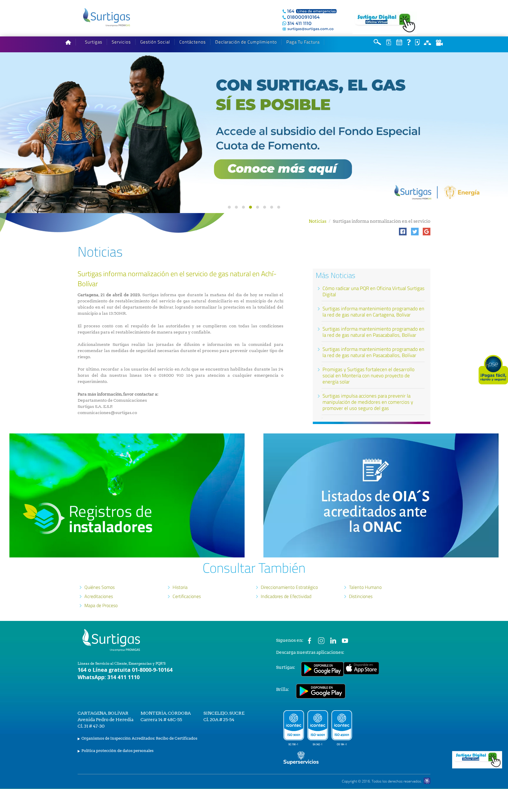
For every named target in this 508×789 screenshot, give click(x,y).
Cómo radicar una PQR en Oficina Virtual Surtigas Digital (373, 291)
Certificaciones (187, 596)
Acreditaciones (98, 596)
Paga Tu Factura (303, 42)
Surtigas (93, 42)
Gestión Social (155, 42)
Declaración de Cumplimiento (246, 42)
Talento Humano (365, 587)
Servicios (121, 42)
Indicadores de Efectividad (286, 596)
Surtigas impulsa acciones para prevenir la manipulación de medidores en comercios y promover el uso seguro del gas (367, 402)
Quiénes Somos (99, 587)
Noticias (317, 221)
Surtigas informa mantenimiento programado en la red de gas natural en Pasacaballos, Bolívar (373, 332)
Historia (180, 587)
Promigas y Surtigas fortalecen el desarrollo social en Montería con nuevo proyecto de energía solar (368, 376)
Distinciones (360, 596)
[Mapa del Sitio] (427, 42)
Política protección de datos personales (117, 750)
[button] (403, 231)
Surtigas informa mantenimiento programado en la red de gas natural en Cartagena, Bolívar (373, 312)
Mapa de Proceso (101, 605)
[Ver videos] (439, 42)
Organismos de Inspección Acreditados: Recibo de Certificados (139, 738)
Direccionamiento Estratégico (289, 587)
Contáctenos (192, 42)
